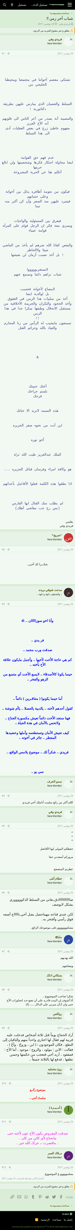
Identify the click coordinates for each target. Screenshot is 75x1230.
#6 (3, 892)
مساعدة (56, 1219)
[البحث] (4, 4)
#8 (3, 989)
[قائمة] (69, 5)
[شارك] (8, 53)
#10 (4, 1083)
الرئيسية (45, 1219)
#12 (4, 1167)
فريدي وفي (64, 24)
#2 (3, 549)
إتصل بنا (68, 1219)
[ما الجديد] (12, 4)
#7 (3, 951)
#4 (3, 795)
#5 (3, 826)
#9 (3, 1028)
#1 (3, 53)
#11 (4, 1121)
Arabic (66, 1214)
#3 (3, 604)
